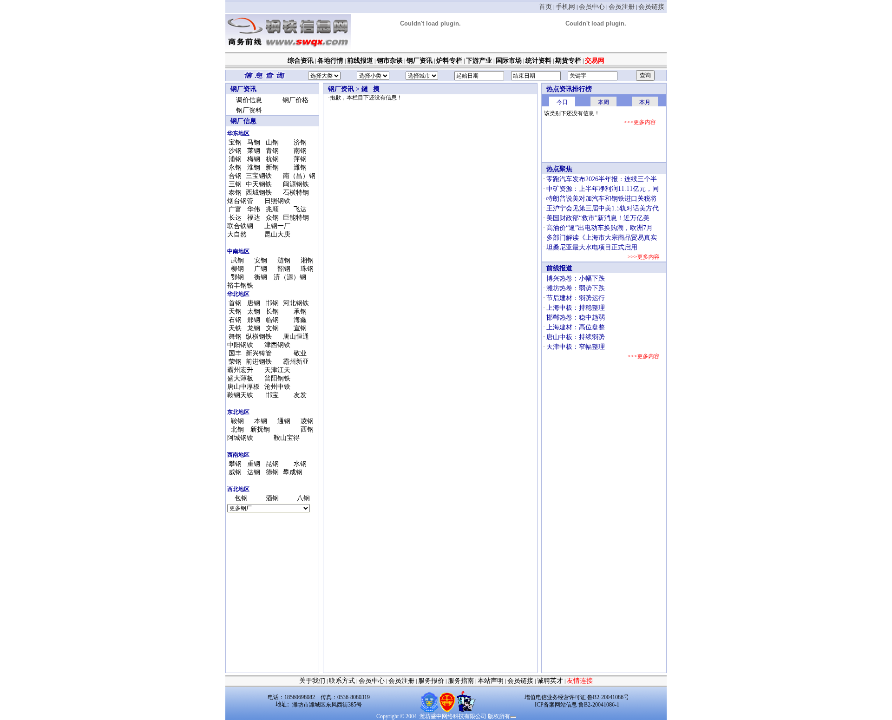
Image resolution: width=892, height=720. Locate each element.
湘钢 (307, 260)
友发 (300, 395)
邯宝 (272, 395)
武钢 (237, 260)
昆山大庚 (277, 234)
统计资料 (538, 60)
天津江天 (277, 370)
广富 (235, 209)
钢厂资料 (249, 110)
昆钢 (272, 463)
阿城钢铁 (240, 437)
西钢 (307, 429)
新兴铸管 (259, 353)
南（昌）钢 (299, 175)
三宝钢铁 (259, 175)
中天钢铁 (259, 184)
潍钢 (300, 167)
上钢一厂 (277, 226)
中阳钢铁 (240, 344)
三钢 (235, 184)
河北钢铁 (296, 303)
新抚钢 (260, 429)
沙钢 (235, 150)
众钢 (272, 217)
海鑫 (300, 319)
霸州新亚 (296, 361)
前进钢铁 (259, 361)
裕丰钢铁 (240, 285)
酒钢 (272, 498)
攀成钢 (292, 472)
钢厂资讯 (420, 60)
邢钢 (253, 319)
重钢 (253, 463)
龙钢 (253, 328)
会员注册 (622, 6)
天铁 (235, 328)
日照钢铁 (277, 200)
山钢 (272, 142)
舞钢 (235, 336)
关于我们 (312, 680)
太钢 (253, 311)
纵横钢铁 (259, 336)
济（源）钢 (290, 277)
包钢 (241, 498)
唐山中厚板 (243, 386)
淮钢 (253, 167)
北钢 (237, 429)
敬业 (300, 353)
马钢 (253, 142)
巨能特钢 (296, 217)
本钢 (260, 421)
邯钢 (272, 303)
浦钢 (235, 159)
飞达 (300, 209)
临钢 (272, 319)
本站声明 (491, 680)
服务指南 (461, 680)
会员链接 (651, 6)
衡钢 (260, 277)
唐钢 (253, 303)
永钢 (235, 167)
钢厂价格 (295, 100)
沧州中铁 (277, 386)
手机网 (565, 6)
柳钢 (237, 268)
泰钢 (235, 192)
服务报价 (431, 680)
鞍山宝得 (287, 437)
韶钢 (283, 268)
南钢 (300, 150)
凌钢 (307, 421)
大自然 (237, 234)
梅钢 (253, 159)
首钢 (235, 303)
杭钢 (272, 159)
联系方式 (342, 680)
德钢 (272, 472)
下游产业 (479, 60)
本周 (603, 102)
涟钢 (283, 260)
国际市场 (509, 60)
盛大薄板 (240, 378)
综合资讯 (301, 60)
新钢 (272, 167)
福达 (253, 217)
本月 (644, 102)
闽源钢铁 (296, 184)
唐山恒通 (296, 336)
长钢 (272, 311)
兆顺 (272, 209)
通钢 (283, 421)
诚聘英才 (550, 680)
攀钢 (235, 463)
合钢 (235, 175)
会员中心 (592, 6)
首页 (545, 6)
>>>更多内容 (640, 122)
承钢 (300, 311)
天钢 (235, 311)
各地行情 (330, 60)
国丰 (235, 353)
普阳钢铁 (277, 378)
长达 (235, 217)
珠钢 (307, 268)
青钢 (272, 150)
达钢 (253, 472)
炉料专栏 (449, 60)
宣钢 (300, 328)
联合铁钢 (240, 226)
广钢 (260, 268)
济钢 (300, 142)
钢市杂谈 (390, 60)
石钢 (235, 319)
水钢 (300, 463)
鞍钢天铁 (240, 395)
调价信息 (249, 100)
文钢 (272, 328)
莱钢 (253, 150)
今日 (562, 102)
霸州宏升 (240, 370)
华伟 (253, 209)
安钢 (260, 260)
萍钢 (300, 159)
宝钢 (235, 142)
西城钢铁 (259, 192)
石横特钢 (296, 192)
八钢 (303, 498)
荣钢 (235, 361)
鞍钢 (237, 421)
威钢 (235, 472)
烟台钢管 (240, 200)
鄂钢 (237, 277)
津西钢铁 (277, 344)
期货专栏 (568, 60)
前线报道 (360, 60)
